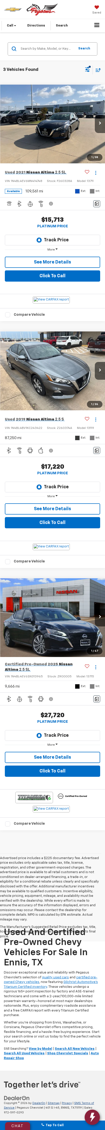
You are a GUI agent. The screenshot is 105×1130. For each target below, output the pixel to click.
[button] (100, 124)
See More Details (52, 262)
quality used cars (55, 977)
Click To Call (52, 276)
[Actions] (95, 172)
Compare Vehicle (29, 315)
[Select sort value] (97, 69)
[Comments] (96, 203)
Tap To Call (54, 1125)
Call (10, 25)
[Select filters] (87, 70)
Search (84, 48)
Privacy (67, 1103)
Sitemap (54, 1103)
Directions (36, 25)
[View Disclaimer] (51, 203)
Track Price (56, 240)
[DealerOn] (17, 1098)
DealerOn (38, 1103)
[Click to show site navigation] (97, 25)
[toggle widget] (92, 1117)
